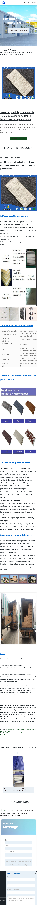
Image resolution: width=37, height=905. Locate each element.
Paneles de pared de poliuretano (26, 707)
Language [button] (33, 2)
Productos (13, 50)
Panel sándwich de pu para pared (14, 716)
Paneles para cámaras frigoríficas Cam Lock (13, 710)
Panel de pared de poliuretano (9, 705)
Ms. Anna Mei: (9, 810)
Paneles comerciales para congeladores (22, 721)
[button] (24, 3)
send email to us (19, 138)
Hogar (5, 50)
